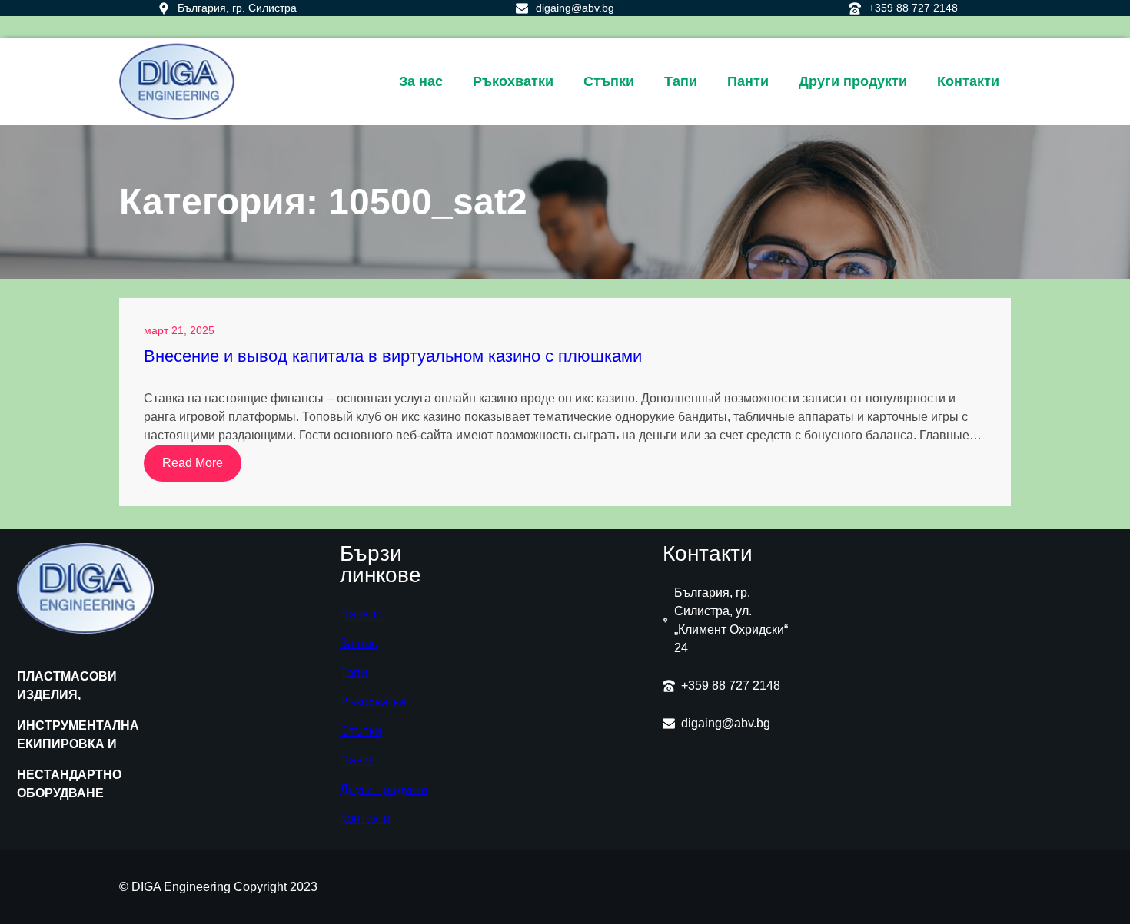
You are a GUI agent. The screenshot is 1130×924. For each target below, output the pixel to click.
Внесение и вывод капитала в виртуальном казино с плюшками (393, 356)
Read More (201, 468)
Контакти (365, 818)
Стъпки (360, 730)
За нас (358, 643)
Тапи (353, 672)
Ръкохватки (373, 701)
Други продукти (383, 789)
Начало (361, 614)
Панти (357, 760)
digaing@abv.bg (575, 8)
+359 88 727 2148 (913, 8)
